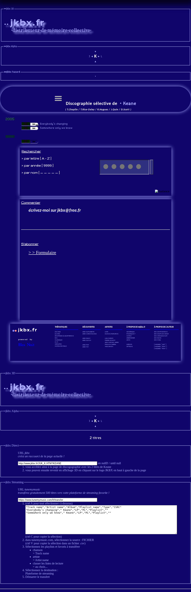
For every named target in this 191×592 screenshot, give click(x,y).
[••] (9, 136)
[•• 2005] (9, 119)
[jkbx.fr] (95, 38)
